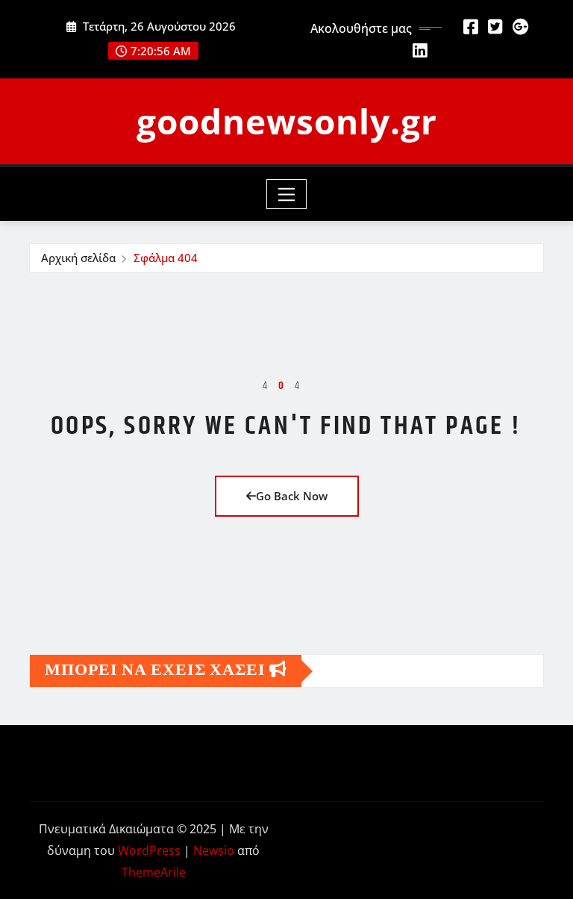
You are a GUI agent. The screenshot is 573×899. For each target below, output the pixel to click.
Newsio (213, 850)
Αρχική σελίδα (78, 257)
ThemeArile (154, 872)
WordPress (149, 850)
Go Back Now (292, 495)
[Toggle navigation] (286, 194)
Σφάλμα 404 (166, 257)
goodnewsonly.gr (287, 121)
